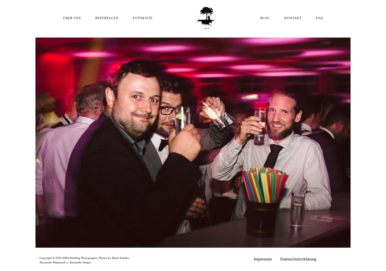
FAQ (319, 18)
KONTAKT (292, 18)
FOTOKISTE (143, 18)
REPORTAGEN (106, 18)
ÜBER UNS (72, 18)
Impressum (263, 259)
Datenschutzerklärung (298, 259)
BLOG (265, 18)
